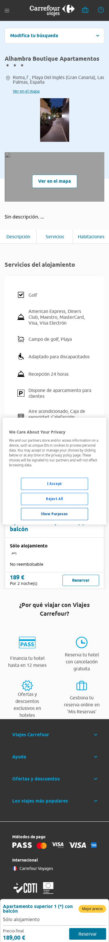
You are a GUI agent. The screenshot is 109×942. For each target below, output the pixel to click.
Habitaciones (91, 236)
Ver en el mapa (26, 91)
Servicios (55, 236)
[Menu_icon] (7, 10)
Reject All (54, 499)
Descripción (18, 236)
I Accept (54, 483)
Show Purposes (54, 514)
